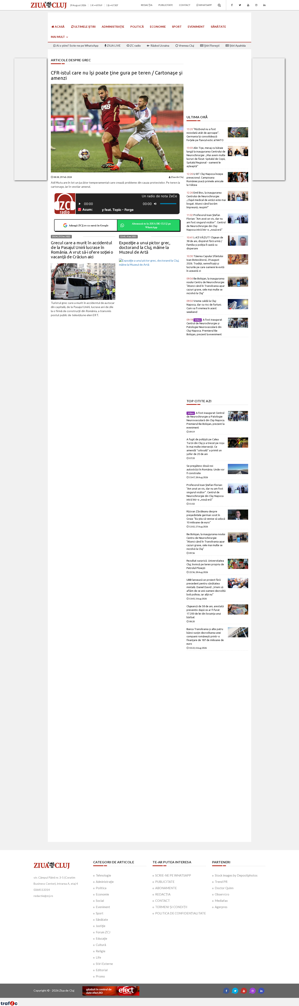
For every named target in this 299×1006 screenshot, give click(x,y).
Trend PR (221, 881)
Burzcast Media (164, 999)
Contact (184, 5)
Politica (101, 888)
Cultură (101, 945)
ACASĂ (59, 26)
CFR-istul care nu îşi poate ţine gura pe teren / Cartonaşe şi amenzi (116, 75)
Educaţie (101, 938)
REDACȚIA (162, 894)
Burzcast (146, 999)
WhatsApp (205, 5)
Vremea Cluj (186, 45)
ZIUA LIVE (113, 45)
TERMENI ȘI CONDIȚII (171, 907)
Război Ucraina (159, 45)
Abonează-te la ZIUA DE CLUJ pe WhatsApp (151, 225)
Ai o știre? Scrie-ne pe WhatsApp (77, 45)
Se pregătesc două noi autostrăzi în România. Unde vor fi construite (206, 469)
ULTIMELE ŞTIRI (85, 26)
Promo (100, 976)
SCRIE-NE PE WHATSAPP (173, 875)
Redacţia (146, 5)
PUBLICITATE (165, 881)
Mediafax (221, 900)
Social (100, 900)
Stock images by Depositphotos (236, 875)
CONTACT (162, 900)
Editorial (102, 970)
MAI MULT (58, 36)
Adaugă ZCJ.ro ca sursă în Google (88, 225)
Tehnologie (103, 875)
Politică (137, 26)
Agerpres (221, 907)
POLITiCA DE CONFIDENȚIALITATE (180, 913)
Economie (158, 26)
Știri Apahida (237, 45)
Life (98, 957)
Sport (177, 26)
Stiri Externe (104, 963)
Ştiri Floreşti (211, 45)
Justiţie (100, 926)
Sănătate (218, 26)
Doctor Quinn (224, 888)
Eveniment (196, 26)
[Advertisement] (217, 86)
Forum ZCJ (103, 932)
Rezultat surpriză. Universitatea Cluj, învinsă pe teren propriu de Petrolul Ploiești (205, 564)
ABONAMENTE (166, 888)
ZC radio (135, 45)
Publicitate (165, 5)
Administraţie (113, 26)
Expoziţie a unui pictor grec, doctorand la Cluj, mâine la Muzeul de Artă (144, 247)
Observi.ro (222, 894)
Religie (100, 951)
